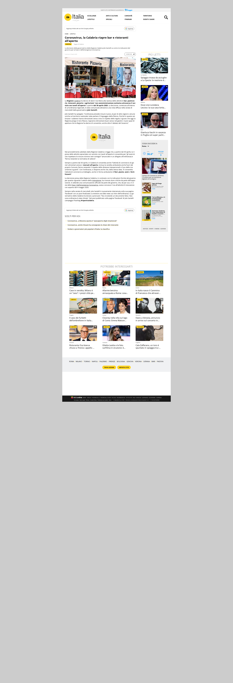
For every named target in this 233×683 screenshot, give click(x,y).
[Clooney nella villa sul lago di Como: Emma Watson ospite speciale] (116, 306)
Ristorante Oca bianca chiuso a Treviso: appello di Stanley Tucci (81, 348)
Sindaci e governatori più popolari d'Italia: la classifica (89, 229)
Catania (104, 342)
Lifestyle (90, 19)
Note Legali (82, 400)
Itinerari (128, 19)
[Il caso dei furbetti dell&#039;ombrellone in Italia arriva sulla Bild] (83, 306)
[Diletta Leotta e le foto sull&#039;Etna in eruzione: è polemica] (116, 333)
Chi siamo (76, 400)
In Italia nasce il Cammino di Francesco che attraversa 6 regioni (148, 293)
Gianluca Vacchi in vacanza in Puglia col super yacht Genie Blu (153, 135)
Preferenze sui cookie (103, 400)
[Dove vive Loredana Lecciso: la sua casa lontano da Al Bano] (154, 93)
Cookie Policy (93, 400)
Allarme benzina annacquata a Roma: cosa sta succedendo (114, 293)
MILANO (79, 361)
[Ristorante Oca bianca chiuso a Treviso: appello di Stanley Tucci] (83, 333)
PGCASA (114, 397)
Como (104, 315)
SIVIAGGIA (138, 397)
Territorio (147, 16)
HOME (66, 34)
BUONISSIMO (152, 397)
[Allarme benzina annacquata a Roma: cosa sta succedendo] (116, 278)
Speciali (109, 19)
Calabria (77, 101)
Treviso (71, 342)
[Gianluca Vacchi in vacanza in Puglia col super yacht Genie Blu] (154, 120)
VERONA (138, 361)
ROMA (71, 361)
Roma (104, 288)
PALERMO (103, 361)
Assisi (137, 288)
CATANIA (146, 361)
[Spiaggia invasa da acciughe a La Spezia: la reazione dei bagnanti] (154, 65)
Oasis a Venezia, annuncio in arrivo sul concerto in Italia (148, 320)
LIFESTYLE (72, 34)
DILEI (134, 397)
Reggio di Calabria (79, 44)
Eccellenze (91, 16)
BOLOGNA (121, 361)
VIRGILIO (89, 397)
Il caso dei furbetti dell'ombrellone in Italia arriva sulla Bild (80, 320)
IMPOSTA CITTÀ (124, 367)
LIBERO (84, 397)
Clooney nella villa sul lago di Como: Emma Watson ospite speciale (114, 320)
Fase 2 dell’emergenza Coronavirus (85, 185)
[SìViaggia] (128, 10)
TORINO (87, 361)
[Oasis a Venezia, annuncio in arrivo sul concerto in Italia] (149, 306)
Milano (143, 102)
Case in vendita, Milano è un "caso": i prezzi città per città (81, 293)
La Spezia (144, 75)
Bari (142, 130)
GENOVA (130, 361)
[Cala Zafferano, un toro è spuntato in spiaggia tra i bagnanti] (149, 333)
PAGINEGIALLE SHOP (105, 397)
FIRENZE (112, 361)
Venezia (138, 315)
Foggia (71, 315)
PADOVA (160, 361)
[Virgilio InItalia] (74, 17)
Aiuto (110, 400)
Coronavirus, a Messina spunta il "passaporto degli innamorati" (92, 221)
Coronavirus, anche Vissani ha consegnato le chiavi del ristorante (93, 225)
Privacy (87, 400)
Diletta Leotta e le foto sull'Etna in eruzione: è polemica (113, 348)
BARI (153, 361)
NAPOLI (95, 361)
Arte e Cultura (112, 16)
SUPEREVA (159, 397)
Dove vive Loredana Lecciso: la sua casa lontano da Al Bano (153, 107)
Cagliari (138, 342)
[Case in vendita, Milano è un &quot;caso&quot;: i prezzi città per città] (83, 278)
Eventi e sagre (148, 19)
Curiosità (128, 16)
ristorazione (96, 180)
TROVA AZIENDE (109, 367)
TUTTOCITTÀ (129, 397)
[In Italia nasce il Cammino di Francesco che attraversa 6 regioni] (149, 278)
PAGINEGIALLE (96, 397)
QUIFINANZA (145, 397)
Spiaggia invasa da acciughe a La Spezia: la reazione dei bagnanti (154, 80)
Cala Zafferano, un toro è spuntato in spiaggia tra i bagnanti (147, 348)
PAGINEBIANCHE (121, 397)
